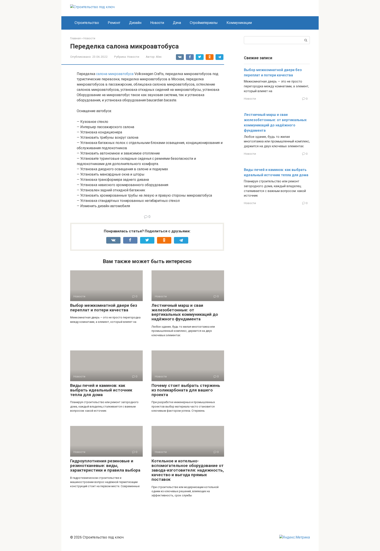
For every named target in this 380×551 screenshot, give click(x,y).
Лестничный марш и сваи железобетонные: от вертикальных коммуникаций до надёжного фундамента (185, 312)
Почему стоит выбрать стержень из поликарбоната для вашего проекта (186, 390)
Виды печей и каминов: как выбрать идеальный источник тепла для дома (101, 390)
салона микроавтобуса (114, 74)
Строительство (87, 23)
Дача (177, 23)
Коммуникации (239, 23)
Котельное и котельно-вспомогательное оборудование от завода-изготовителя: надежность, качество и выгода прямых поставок (188, 470)
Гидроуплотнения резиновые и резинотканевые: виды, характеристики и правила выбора (105, 465)
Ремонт (114, 23)
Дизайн (135, 23)
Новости (157, 23)
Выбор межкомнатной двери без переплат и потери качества (103, 307)
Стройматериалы (204, 23)
